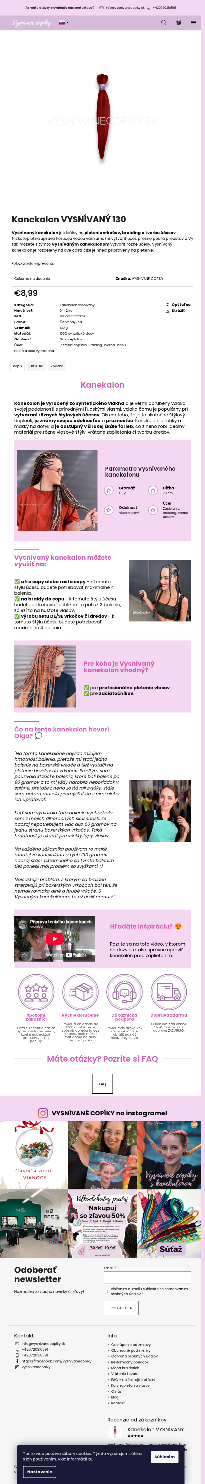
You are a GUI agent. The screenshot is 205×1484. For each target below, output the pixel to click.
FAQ (102, 1083)
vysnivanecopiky (36, 1366)
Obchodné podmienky (130, 1350)
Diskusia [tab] (36, 366)
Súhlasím (164, 1457)
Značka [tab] (57, 366)
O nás (116, 1391)
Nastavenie (39, 1472)
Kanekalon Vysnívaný (77, 305)
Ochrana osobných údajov (134, 1356)
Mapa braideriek (125, 1367)
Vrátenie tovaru (124, 1373)
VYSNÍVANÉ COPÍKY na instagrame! (109, 1113)
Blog (114, 1397)
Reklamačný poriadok (129, 1362)
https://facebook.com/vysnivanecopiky (57, 1361)
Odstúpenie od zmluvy (131, 1344)
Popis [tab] (17, 366)
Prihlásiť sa (121, 1307)
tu (90, 1459)
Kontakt (118, 1402)
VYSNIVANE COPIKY (148, 278)
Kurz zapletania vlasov (130, 1385)
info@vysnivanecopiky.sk (125, 8)
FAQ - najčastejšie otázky (133, 1379)
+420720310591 (164, 8)
